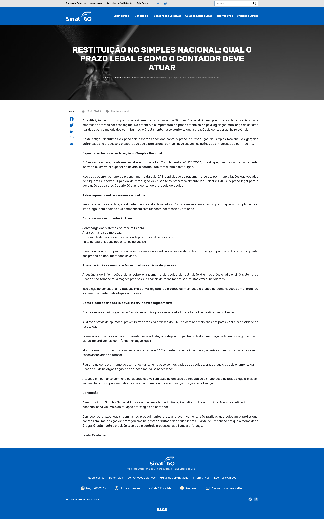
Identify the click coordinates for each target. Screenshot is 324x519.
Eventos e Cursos (247, 15)
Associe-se (96, 3)
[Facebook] (158, 3)
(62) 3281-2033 (96, 488)
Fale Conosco (144, 3)
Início (107, 77)
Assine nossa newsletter (227, 488)
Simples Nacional (122, 77)
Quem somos (121, 15)
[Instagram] (165, 3)
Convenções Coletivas (167, 15)
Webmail (191, 488)
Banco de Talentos (76, 3)
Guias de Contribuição (198, 15)
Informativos (225, 15)
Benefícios (141, 15)
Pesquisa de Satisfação (119, 3)
